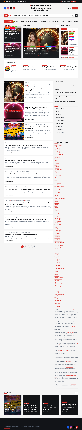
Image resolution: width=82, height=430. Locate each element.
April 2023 (58, 126)
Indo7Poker (56, 253)
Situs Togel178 (57, 219)
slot (55, 289)
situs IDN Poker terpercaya (64, 350)
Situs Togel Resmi (58, 183)
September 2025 (59, 108)
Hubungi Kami (17, 15)
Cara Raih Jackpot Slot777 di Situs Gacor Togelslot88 (12, 33)
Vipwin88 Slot (57, 158)
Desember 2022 (59, 138)
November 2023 (59, 120)
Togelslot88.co (57, 157)
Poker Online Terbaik (58, 245)
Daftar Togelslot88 (58, 154)
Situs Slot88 (56, 256)
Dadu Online (57, 265)
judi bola (56, 180)
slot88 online (57, 303)
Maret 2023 (58, 129)
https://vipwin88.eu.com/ (59, 294)
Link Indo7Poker (57, 248)
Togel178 (56, 209)
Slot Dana (56, 280)
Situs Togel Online (58, 279)
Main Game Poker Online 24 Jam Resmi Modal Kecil (48, 21)
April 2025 (58, 111)
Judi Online (14, 26)
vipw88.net (56, 227)
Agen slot (74, 326)
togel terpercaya (58, 178)
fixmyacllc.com (57, 230)
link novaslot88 (57, 221)
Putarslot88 (56, 213)
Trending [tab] (71, 29)
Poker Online (38, 15)
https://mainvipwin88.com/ (59, 198)
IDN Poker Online (58, 244)
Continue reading (29, 99)
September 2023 (59, 123)
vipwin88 (56, 201)
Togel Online (30, 15)
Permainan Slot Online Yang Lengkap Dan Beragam (21, 234)
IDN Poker (56, 187)
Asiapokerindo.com (58, 145)
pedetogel (56, 166)
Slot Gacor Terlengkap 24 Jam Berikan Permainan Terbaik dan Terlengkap (27, 189)
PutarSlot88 (57, 239)
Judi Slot (71, 34)
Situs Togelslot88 (58, 152)
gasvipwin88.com (57, 225)
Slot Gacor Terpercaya (59, 186)
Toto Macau (57, 189)
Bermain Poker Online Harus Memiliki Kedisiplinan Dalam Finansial (25, 174)
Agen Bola (56, 295)
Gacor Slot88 (57, 192)
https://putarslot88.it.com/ (59, 298)
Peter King (9, 37)
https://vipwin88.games (59, 228)
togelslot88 (56, 171)
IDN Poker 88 (57, 306)
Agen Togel (56, 184)
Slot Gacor (56, 163)
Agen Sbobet (57, 190)
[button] (57, 26)
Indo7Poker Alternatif (59, 242)
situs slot (56, 301)
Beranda (10, 15)
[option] (41, 43)
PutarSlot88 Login (58, 260)
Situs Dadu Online (69, 361)
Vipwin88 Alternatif (58, 277)
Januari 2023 (58, 135)
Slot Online (24, 15)
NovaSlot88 (57, 236)
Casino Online (45, 15)
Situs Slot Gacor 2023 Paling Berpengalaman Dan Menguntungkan (25, 219)
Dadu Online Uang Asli (59, 268)
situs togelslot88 (57, 224)
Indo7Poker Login (58, 263)
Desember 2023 (59, 117)
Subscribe (75, 8)
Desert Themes (7, 428)
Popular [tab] (64, 29)
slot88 (55, 297)
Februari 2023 (59, 132)
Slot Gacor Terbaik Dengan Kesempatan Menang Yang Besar (23, 21)
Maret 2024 (58, 114)
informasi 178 (57, 148)
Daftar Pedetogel (58, 181)
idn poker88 (56, 251)
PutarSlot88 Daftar (58, 262)
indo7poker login (57, 247)
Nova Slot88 (57, 233)
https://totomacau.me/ (59, 222)
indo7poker (56, 250)
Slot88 (55, 206)
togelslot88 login (58, 169)
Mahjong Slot (57, 257)
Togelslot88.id (57, 155)
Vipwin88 (56, 160)
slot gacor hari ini (58, 300)
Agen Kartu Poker (58, 241)
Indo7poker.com (57, 146)
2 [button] (39, 55)
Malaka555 (56, 276)
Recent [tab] (77, 29)
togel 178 (56, 195)
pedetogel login (57, 175)
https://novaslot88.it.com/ (59, 283)
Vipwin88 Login (57, 218)
